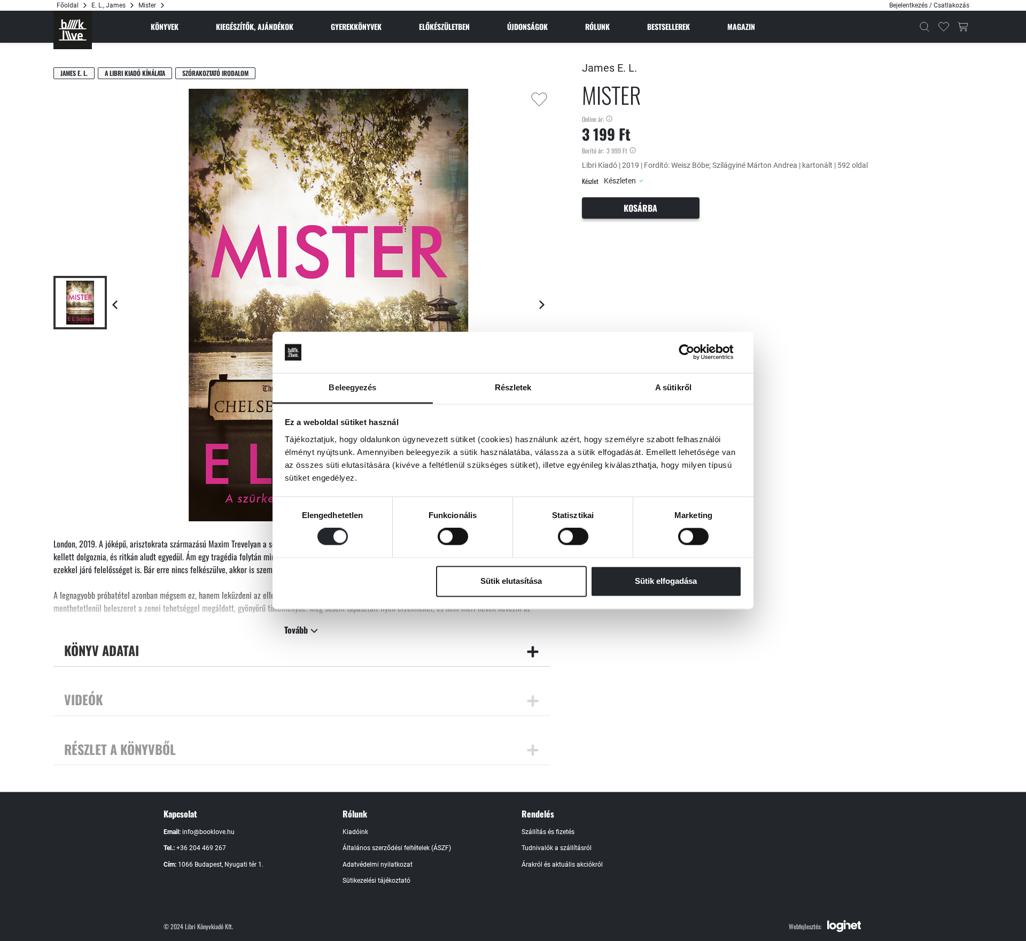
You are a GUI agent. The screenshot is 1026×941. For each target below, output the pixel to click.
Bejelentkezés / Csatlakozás (929, 5)
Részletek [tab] (513, 387)
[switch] (453, 536)
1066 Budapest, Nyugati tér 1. (220, 864)
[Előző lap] (115, 305)
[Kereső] (924, 27)
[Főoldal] (72, 30)
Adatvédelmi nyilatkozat (378, 864)
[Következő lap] (542, 305)
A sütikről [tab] (673, 387)
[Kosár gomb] (963, 27)
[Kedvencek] (943, 27)
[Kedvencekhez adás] (539, 99)
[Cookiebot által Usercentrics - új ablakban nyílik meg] (695, 352)
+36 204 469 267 (201, 848)
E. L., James (108, 5)
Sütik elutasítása (511, 580)
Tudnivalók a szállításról (557, 848)
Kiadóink (355, 832)
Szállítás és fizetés (548, 832)
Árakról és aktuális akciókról (562, 864)
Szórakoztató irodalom (215, 73)
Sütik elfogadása (666, 580)
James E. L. (74, 73)
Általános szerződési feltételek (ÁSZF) (397, 848)
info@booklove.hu (208, 832)
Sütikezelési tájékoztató (376, 880)
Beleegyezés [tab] (352, 387)
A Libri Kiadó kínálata (135, 73)
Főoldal (68, 5)
